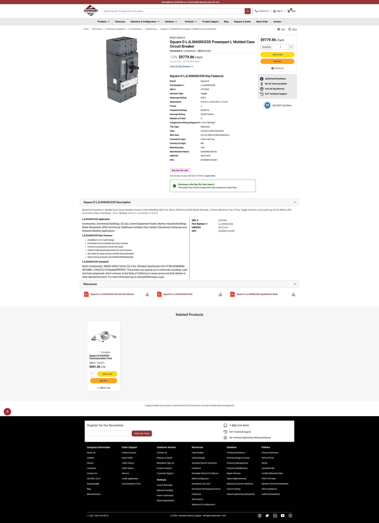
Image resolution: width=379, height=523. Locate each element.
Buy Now (277, 61)
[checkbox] (98, 352)
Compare (105, 352)
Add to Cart (277, 55)
